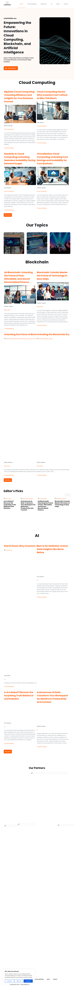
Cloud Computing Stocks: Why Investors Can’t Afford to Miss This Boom (52, 95)
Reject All (19, 981)
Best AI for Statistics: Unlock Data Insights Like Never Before (52, 549)
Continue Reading (9, 148)
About (58, 4)
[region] (19, 976)
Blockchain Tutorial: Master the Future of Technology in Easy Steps (52, 275)
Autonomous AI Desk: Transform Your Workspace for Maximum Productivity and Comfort (11, 505)
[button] (69, 495)
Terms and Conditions (38, 979)
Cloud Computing (31, 4)
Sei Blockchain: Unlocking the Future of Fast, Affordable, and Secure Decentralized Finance (18, 277)
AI (51, 4)
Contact (66, 4)
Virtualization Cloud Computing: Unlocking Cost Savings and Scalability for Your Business (52, 158)
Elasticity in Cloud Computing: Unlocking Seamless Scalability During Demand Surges (19, 158)
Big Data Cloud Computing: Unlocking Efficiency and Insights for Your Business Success (19, 96)
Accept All (28, 981)
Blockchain (44, 4)
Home (21, 4)
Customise (9, 981)
